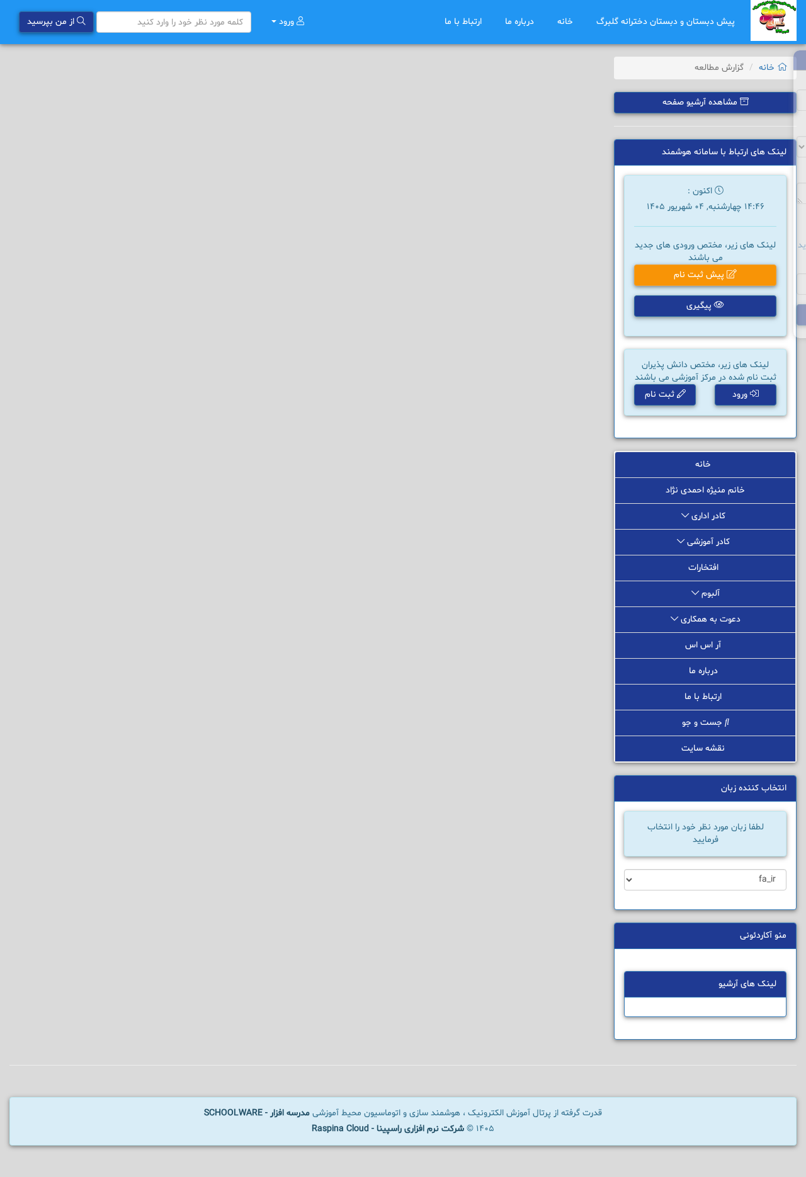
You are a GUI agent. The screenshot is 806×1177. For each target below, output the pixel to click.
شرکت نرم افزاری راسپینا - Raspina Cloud (388, 1129)
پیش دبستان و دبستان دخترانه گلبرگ (665, 22)
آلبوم (709, 594)
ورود (286, 22)
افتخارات (704, 568)
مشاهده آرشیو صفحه (701, 102)
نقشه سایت (704, 748)
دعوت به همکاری (709, 619)
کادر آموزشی (708, 542)
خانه (566, 22)
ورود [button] (741, 395)
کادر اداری (708, 516)
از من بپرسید (52, 22)
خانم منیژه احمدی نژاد (705, 490)
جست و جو (703, 723)
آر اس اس (704, 645)
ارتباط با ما (464, 22)
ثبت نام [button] (661, 395)
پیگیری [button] (700, 306)
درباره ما (520, 22)
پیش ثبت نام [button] (700, 275)
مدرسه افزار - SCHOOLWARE (257, 1113)
